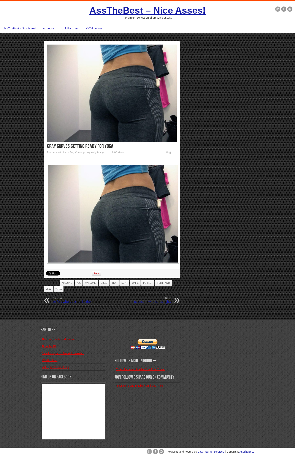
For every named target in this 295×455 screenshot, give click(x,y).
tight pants (163, 282)
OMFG (135, 282)
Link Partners (70, 28)
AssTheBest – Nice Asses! (147, 10)
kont (124, 282)
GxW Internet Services (211, 451)
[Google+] (277, 9)
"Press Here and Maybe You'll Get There (140, 369)
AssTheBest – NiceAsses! (19, 28)
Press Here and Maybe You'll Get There (139, 386)
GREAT (104, 282)
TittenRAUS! (49, 346)
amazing (67, 282)
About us (49, 28)
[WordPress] (289, 9)
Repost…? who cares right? (152, 300)
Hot (114, 282)
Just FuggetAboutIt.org (55, 367)
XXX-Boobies (94, 28)
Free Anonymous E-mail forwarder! (63, 353)
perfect (147, 282)
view (48, 288)
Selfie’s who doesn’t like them (73, 300)
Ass (79, 282)
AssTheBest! (246, 451)
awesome (90, 282)
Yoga (59, 288)
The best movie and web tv (58, 339)
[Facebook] (283, 9)
